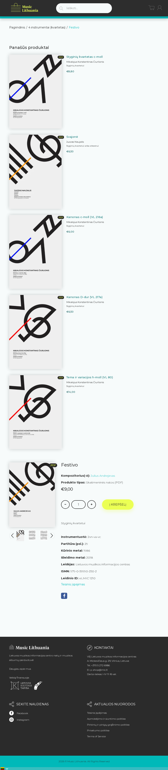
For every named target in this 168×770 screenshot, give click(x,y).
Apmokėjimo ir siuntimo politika (106, 718)
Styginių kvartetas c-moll (84, 56)
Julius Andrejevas (103, 476)
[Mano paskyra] (159, 7)
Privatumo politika (98, 730)
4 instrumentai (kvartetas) (46, 27)
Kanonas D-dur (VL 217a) (84, 297)
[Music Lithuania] (24, 7)
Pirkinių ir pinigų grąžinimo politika (108, 724)
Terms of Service (96, 736)
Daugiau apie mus (20, 668)
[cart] (151, 7)
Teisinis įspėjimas (73, 584)
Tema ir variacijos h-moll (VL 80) (89, 377)
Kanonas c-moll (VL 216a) (84, 217)
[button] (4, 768)
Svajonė (72, 136)
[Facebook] (64, 596)
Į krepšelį (117, 504)
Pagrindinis (17, 27)
